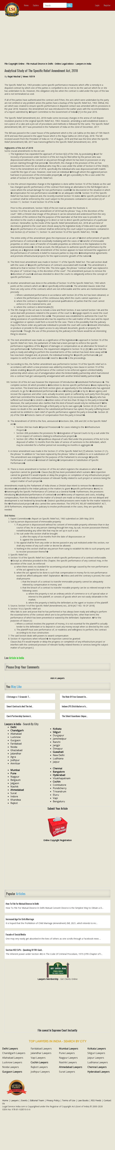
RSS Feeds (96, 1100)
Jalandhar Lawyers (41, 1053)
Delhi (13, 727)
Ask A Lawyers (57, 678)
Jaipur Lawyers (95, 1057)
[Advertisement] (57, 40)
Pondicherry (59, 788)
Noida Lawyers (10, 1067)
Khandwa (15, 799)
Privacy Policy (53, 1100)
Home (26, 5)
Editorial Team (37, 1100)
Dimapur (58, 748)
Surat (13, 793)
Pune (13, 773)
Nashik (14, 786)
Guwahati (58, 752)
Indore (14, 796)
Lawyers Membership (48, 979)
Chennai (57, 768)
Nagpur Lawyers (68, 1057)
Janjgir (56, 745)
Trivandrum (59, 791)
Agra (13, 756)
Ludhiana (58, 758)
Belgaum (15, 780)
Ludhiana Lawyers (97, 1062)
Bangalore (59, 771)
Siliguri (57, 732)
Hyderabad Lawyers (98, 1071)
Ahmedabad (17, 789)
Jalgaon (14, 783)
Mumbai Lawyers (68, 1048)
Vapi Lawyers (38, 1057)
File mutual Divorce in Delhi (39, 63)
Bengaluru (59, 801)
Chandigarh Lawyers (13, 1053)
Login (97, 5)
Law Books (83, 1100)
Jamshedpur (59, 738)
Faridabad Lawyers (41, 1048)
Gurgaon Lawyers (12, 1071)
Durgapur (58, 735)
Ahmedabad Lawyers (70, 1067)
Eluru (56, 794)
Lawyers (15, 1100)
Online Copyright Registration (57, 840)
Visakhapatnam (61, 778)
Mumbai (15, 770)
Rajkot (14, 803)
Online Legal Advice (64, 63)
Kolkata (57, 728)
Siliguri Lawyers (96, 1053)
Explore (36, 5)
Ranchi (56, 742)
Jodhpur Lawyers (40, 1071)
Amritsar (15, 763)
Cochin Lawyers (39, 1062)
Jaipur (56, 761)
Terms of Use (68, 1100)
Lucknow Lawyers (12, 1062)
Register (107, 5)
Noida (13, 747)
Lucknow (15, 737)
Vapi (55, 798)
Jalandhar (15, 753)
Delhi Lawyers (10, 1048)
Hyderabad (59, 775)
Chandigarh (17, 730)
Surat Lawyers (67, 1071)
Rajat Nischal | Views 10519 (21, 76)
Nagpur (14, 776)
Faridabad (16, 743)
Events (24, 1100)
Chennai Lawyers (97, 1067)
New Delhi (58, 755)
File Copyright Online (14, 63)
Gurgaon (15, 740)
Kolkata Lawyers (96, 1048)
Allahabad (16, 733)
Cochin (56, 781)
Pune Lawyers (67, 1053)
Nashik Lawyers (68, 1062)
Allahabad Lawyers (12, 1057)
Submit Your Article (57, 808)
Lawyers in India (83, 63)
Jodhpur (15, 760)
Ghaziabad (16, 750)
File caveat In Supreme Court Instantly (57, 1030)
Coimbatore (59, 785)
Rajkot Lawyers (39, 1067)
